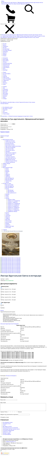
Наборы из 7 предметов (13, 207)
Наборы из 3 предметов (13, 210)
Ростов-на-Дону (6, 73)
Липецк (4, 62)
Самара (5, 98)
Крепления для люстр (10, 158)
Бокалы (7, 170)
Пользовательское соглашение (10, 427)
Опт (4, 111)
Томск (4, 84)
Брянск (4, 45)
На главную (3, 36)
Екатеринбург (6, 49)
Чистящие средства (10, 156)
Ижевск (4, 54)
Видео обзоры (20, 36)
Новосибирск (6, 67)
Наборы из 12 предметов (14, 203)
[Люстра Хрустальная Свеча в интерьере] (10, 258)
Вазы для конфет (9, 184)
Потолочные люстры (10, 142)
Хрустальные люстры (11, 36)
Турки (6, 172)
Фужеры (7, 171)
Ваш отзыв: (3, 402)
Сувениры (7, 176)
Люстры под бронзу (10, 162)
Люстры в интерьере (10, 147)
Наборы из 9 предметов (13, 204)
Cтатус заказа (36, 37)
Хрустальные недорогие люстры (13, 146)
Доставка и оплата (14, 37)
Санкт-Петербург (7, 79)
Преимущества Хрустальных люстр (11, 429)
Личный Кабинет (7, 434)
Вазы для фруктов (9, 178)
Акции (25, 36)
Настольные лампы (10, 150)
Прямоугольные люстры (11, 160)
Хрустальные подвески (10, 152)
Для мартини (11, 191)
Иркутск (5, 53)
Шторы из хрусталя (10, 154)
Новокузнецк (6, 66)
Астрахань (5, 94)
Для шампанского (12, 192)
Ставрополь (6, 80)
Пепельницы (8, 180)
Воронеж (5, 92)
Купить (2, 310)
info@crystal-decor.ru (11, 441)
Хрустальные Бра (9, 148)
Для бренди (10, 190)
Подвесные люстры (10, 140)
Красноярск (6, 60)
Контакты (30, 37)
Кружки (7, 212)
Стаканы (7, 214)
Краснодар (5, 59)
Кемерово (5, 58)
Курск (4, 97)
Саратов (5, 76)
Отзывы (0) (15, 323)
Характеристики (9, 323)
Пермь (4, 72)
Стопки (7, 196)
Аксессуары (8, 227)
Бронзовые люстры (10, 144)
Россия (4, 43)
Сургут (4, 81)
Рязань (4, 75)
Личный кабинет (4, 103)
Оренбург (5, 70)
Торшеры (7, 151)
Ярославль (5, 93)
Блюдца (7, 223)
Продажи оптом (7, 423)
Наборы (7, 198)
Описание (2, 323)
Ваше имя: (2, 399)
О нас (4, 425)
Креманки (7, 224)
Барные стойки (11, 199)
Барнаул (5, 96)
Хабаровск (5, 51)
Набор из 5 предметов (13, 208)
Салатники (7, 215)
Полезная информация (8, 430)
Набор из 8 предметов (13, 206)
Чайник (7, 182)
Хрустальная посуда (32, 36)
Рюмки (7, 168)
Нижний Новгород (7, 63)
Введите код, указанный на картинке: (9, 414)
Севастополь (6, 77)
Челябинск (5, 46)
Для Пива (7, 219)
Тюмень (5, 86)
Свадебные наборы (12, 211)
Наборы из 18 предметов (14, 200)
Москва (4, 47)
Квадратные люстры (10, 159)
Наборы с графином (13, 202)
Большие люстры (9, 143)
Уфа (4, 88)
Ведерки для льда (9, 226)
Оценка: (2, 411)
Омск (4, 68)
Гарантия (21, 37)
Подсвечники (8, 155)
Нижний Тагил (6, 64)
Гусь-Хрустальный (7, 50)
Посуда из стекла (41, 36)
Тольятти (5, 83)
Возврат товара (6, 433)
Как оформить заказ (5, 37)
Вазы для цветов (9, 179)
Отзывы (26, 37)
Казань (4, 55)
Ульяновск (5, 89)
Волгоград (5, 90)
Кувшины (7, 174)
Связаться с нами (7, 431)
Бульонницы (8, 222)
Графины (7, 175)
